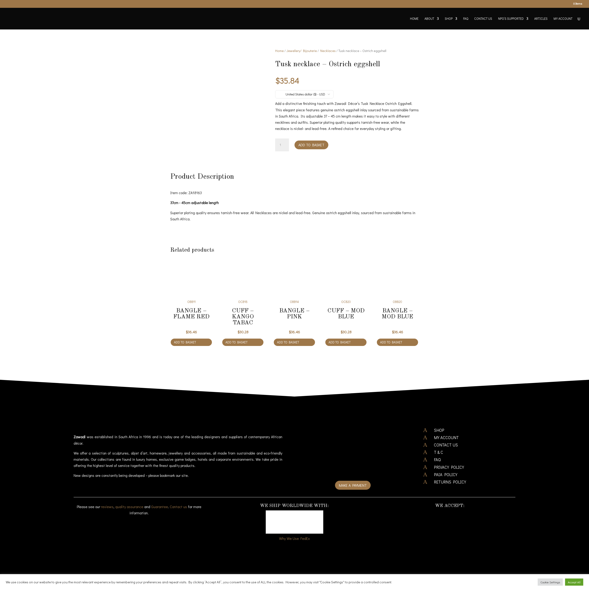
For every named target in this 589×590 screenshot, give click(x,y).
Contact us (178, 506)
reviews (107, 506)
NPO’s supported (511, 19)
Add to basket (311, 144)
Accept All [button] (574, 582)
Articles (541, 19)
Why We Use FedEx (294, 538)
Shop (449, 19)
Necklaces (328, 51)
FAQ (465, 19)
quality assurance (129, 506)
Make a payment (353, 485)
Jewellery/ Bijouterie (301, 51)
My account (563, 19)
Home (414, 19)
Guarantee (159, 506)
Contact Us (483, 19)
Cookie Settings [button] (550, 582)
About (429, 19)
